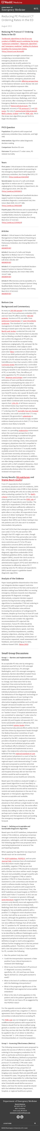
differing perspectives (30, 81)
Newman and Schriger (14, 377)
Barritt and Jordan (9, 331)
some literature (7, 900)
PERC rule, (29, 113)
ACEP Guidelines (11, 858)
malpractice (23, 430)
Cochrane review (8, 365)
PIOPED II (21, 858)
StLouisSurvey (23, 477)
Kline (12, 352)
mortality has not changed (28, 411)
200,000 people (16, 310)
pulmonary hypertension (11, 321)
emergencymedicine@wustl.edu (20, 1113)
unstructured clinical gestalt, (26, 111)
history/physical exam (19, 106)
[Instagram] (18, 1117)
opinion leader (19, 725)
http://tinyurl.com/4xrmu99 (13, 51)
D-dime (15, 113)
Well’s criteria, (7, 113)
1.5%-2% (15, 403)
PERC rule (30, 499)
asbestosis (27, 416)
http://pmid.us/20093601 (11, 191)
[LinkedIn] (21, 1117)
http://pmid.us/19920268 (11, 205)
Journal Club (7, 861)
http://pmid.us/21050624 (11, 222)
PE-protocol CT (25, 108)
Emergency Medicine (13, 10)
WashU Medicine (20, 1104)
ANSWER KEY (6, 248)
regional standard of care (25, 753)
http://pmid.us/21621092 (18, 177)
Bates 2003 (23, 644)
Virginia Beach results (12, 480)
